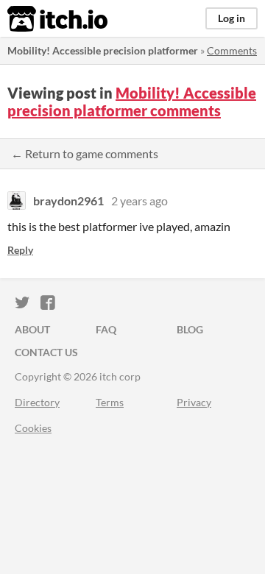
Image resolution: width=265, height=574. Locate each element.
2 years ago (139, 201)
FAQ (106, 329)
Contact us (46, 352)
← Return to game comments (84, 153)
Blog (190, 329)
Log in (231, 18)
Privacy (194, 402)
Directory (37, 402)
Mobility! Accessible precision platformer (102, 50)
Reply (20, 250)
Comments (232, 50)
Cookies (33, 428)
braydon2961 (68, 201)
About (32, 329)
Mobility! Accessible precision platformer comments (131, 101)
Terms (110, 402)
